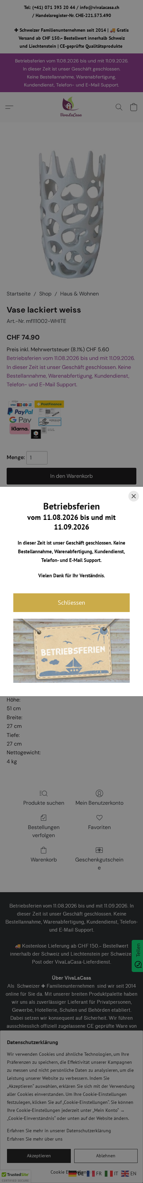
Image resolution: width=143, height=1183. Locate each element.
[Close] (133, 496)
